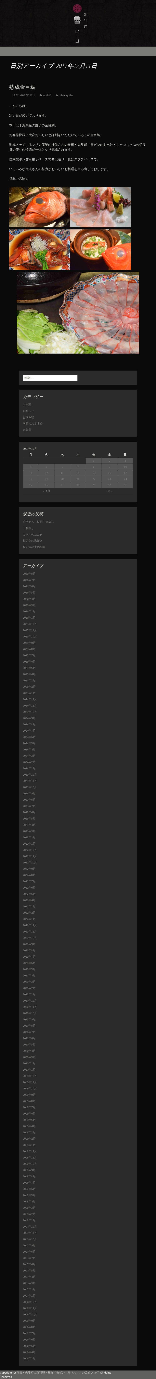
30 (109, 485)
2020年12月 (30, 1000)
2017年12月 (30, 1226)
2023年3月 (29, 831)
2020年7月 (29, 1032)
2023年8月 (29, 799)
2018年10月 (30, 1164)
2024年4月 (29, 749)
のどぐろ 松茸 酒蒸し (38, 522)
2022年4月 (29, 900)
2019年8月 (29, 1101)
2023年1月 (29, 843)
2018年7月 (29, 1182)
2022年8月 (29, 875)
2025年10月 (30, 636)
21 (78, 479)
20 (62, 479)
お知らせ (28, 411)
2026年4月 (29, 599)
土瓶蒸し (28, 528)
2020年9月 (29, 1019)
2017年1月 (29, 1295)
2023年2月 (29, 837)
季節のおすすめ (33, 423)
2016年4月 (29, 1352)
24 (125, 479)
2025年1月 (29, 693)
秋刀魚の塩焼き (33, 540)
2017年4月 (29, 1277)
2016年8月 (29, 1327)
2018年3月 (29, 1208)
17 (125, 473)
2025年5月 (29, 668)
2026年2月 (29, 611)
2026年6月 (29, 586)
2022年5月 (29, 894)
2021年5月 (29, 969)
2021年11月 (30, 931)
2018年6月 (29, 1189)
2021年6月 (29, 963)
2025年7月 (29, 655)
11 (30, 473)
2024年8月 (29, 724)
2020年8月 (29, 1025)
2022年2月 (29, 912)
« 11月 (46, 491)
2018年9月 (29, 1170)
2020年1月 (29, 1069)
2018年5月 (29, 1195)
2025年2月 (29, 686)
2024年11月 (30, 705)
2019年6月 (29, 1113)
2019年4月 (29, 1126)
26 (46, 485)
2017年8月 (29, 1251)
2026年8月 (29, 573)
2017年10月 (30, 1239)
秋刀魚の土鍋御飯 (34, 547)
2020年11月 (30, 1007)
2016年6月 (29, 1339)
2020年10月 (30, 1013)
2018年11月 (30, 1157)
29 (93, 485)
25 (30, 485)
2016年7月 (29, 1333)
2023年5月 (29, 818)
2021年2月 (29, 988)
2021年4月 (29, 975)
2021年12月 (30, 925)
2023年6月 (29, 812)
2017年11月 (30, 1233)
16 (109, 473)
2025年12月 (30, 624)
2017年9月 (29, 1245)
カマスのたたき (33, 534)
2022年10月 (30, 862)
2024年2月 (29, 762)
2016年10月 (30, 1314)
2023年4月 (29, 825)
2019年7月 (29, 1107)
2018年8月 (29, 1176)
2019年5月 (29, 1120)
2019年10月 (30, 1088)
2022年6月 (29, 887)
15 (93, 473)
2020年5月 (29, 1044)
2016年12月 (30, 1302)
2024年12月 (30, 699)
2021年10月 (30, 938)
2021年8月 (29, 950)
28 (78, 485)
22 (93, 479)
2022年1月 (29, 919)
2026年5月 (29, 592)
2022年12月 (30, 850)
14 (78, 473)
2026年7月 (29, 580)
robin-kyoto (65, 95)
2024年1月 (29, 768)
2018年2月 (29, 1214)
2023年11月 (30, 781)
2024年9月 (29, 718)
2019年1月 (29, 1145)
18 (30, 479)
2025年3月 (29, 680)
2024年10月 (30, 712)
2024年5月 (29, 743)
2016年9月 (29, 1321)
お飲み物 (28, 417)
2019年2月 (29, 1138)
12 (46, 473)
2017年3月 (29, 1283)
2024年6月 (29, 737)
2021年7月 (29, 956)
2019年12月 (30, 1076)
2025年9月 (29, 643)
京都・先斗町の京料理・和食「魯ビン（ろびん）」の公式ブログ (57, 1372)
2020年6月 (29, 1038)
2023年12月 (30, 774)
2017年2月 (29, 1289)
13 (62, 473)
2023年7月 (29, 806)
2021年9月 (29, 944)
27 (62, 485)
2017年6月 (29, 1264)
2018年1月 (29, 1220)
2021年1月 (29, 994)
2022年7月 (29, 881)
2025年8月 (29, 649)
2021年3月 (29, 982)
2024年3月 (29, 756)
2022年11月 (30, 856)
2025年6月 (29, 661)
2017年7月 (29, 1258)
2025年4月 (29, 674)
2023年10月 (30, 787)
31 (125, 485)
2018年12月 (30, 1151)
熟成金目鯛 (22, 87)
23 (109, 479)
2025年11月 (30, 630)
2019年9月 (29, 1095)
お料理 (27, 404)
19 (46, 479)
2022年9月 (29, 869)
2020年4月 (29, 1051)
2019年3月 (29, 1132)
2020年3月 (29, 1057)
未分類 (47, 95)
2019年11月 (30, 1082)
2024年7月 (29, 730)
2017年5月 (29, 1270)
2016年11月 (30, 1308)
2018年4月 (29, 1201)
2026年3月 (29, 605)
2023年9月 (29, 793)
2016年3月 (29, 1358)
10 (125, 467)
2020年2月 (29, 1063)
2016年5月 (29, 1346)
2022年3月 (29, 906)
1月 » (109, 491)
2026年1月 (29, 617)
